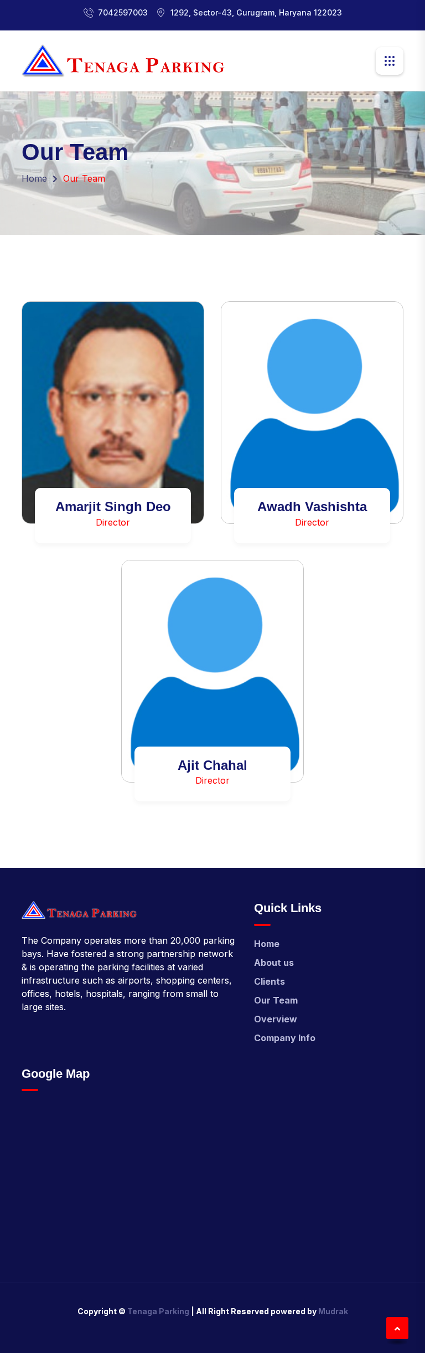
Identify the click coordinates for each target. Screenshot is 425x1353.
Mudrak (333, 1311)
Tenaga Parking (158, 1311)
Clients (269, 981)
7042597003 (123, 12)
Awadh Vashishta (312, 506)
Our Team (276, 1000)
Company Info (284, 1037)
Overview (275, 1019)
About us (274, 962)
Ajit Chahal (212, 765)
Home (34, 178)
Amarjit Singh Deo (113, 506)
